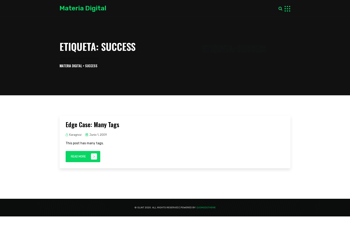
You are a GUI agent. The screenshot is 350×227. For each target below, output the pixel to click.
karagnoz (75, 135)
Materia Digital (83, 8)
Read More (78, 156)
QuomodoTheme (206, 207)
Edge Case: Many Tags (92, 124)
